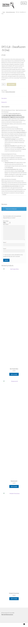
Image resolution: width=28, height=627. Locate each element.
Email (4, 248)
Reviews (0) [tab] (4, 102)
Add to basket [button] (14, 374)
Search (14, 625)
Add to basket (11, 84)
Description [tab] (4, 98)
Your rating (6, 221)
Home (4, 12)
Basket (21, 624)
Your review (6, 224)
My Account (4, 625)
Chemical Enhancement (10, 12)
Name (5, 242)
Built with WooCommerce (7, 614)
